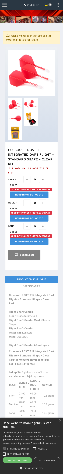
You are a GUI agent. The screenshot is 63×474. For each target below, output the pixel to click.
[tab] (31, 279)
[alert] (31, 446)
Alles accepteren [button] (17, 460)
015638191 (33, 5)
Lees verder (50, 443)
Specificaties (31, 286)
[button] (18, 448)
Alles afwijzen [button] (47, 460)
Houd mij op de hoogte (29, 194)
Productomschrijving (31, 279)
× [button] (60, 420)
